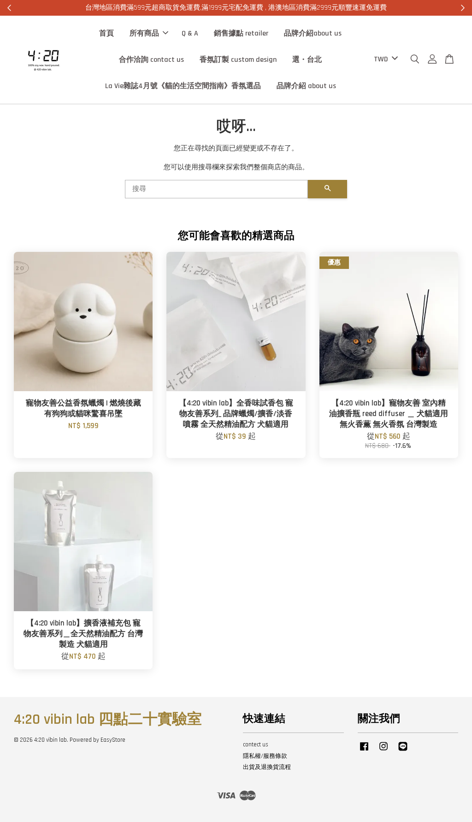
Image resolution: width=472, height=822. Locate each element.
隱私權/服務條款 (265, 756)
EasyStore (112, 740)
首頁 (106, 33)
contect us (255, 744)
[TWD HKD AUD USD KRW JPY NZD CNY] (384, 60)
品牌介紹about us (313, 33)
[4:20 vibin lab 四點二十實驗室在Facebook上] (364, 751)
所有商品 (144, 33)
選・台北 (307, 60)
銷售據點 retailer (241, 33)
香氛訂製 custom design (238, 60)
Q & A (190, 33)
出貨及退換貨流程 (267, 767)
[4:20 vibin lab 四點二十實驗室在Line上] (402, 751)
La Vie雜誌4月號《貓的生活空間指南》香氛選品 (183, 86)
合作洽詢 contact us (151, 60)
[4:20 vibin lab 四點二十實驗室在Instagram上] (383, 751)
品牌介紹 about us (306, 86)
